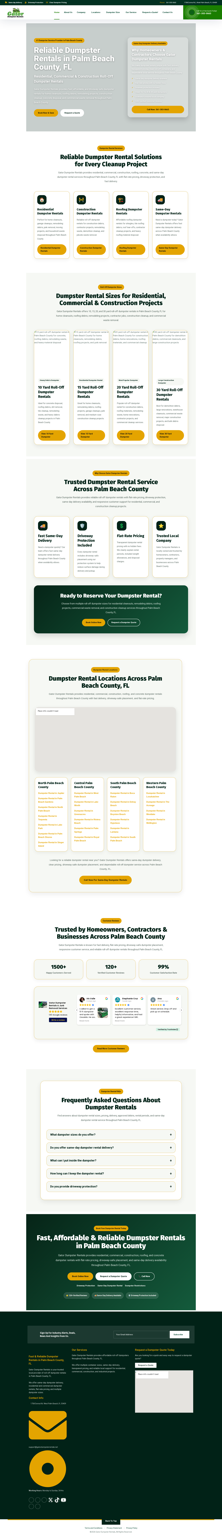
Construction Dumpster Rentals (91, 249)
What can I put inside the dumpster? (73, 1160)
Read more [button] (82, 1021)
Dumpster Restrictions (135, 1286)
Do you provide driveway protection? (73, 1186)
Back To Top (111, 1521)
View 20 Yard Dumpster (126, 435)
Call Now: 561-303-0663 (158, 109)
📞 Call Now (144, 1276)
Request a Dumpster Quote (123, 622)
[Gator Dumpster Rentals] (15, 12)
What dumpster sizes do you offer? (72, 1134)
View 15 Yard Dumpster (87, 435)
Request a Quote (72, 113)
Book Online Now (93, 622)
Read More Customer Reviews (111, 1048)
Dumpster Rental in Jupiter (51, 793)
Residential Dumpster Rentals (50, 249)
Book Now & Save (46, 113)
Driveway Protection (86, 1286)
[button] (181, 1010)
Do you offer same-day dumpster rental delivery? (82, 1147)
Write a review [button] (58, 1020)
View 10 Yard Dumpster (47, 435)
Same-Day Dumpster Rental (110, 1286)
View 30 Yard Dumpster (166, 435)
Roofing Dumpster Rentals (127, 249)
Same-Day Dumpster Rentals (168, 249)
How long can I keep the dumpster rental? (77, 1173)
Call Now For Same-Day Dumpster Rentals (105, 880)
